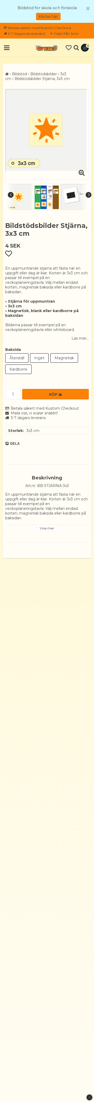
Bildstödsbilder (43, 74)
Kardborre (18, 369)
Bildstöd (19, 74)
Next (88, 195)
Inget (39, 358)
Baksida (13, 349)
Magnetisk (64, 358)
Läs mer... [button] (80, 338)
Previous (11, 195)
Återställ (16, 358)
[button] (69, 48)
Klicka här (48, 16)
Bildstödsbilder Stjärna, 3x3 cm (42, 78)
